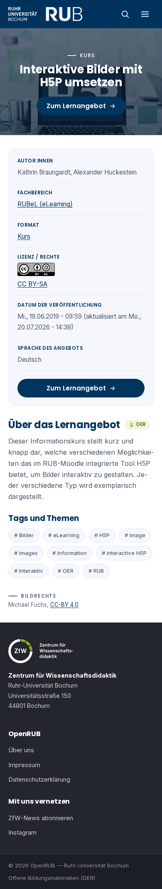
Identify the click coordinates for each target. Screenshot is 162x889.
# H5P (102, 535)
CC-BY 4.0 (64, 604)
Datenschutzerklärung (39, 779)
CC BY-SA (32, 284)
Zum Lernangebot (76, 106)
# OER (66, 570)
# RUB (96, 570)
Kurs (23, 236)
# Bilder (24, 535)
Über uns (21, 750)
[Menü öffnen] (145, 14)
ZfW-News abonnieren (40, 818)
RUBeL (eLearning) (45, 204)
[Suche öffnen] (125, 14)
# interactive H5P (124, 553)
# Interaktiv (28, 570)
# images (26, 553)
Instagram (22, 832)
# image (135, 535)
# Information (69, 553)
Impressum (24, 765)
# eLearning (63, 535)
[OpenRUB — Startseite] (45, 14)
